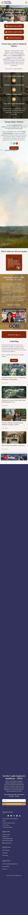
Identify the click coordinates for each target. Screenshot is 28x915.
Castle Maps (5, 855)
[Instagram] (17, 326)
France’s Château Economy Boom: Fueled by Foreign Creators (12, 423)
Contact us (4, 869)
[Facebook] (14, 326)
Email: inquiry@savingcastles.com (10, 863)
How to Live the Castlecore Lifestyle (13, 445)
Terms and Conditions (7, 827)
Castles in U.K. (5, 836)
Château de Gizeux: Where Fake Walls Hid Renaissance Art (13, 401)
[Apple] (19, 815)
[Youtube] (10, 326)
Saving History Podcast (7, 840)
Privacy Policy (5, 825)
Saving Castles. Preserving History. (10, 818)
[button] (14, 331)
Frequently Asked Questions (8, 823)
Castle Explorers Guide (7, 838)
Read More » (5, 383)
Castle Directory (5, 850)
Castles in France (6, 834)
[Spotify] (16, 815)
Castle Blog (4, 852)
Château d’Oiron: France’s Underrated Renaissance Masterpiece (14, 378)
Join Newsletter (5, 866)
